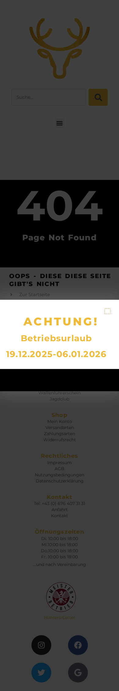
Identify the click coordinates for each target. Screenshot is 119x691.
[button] (107, 311)
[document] (59, 345)
